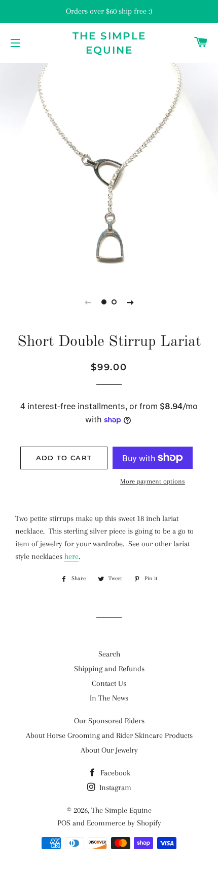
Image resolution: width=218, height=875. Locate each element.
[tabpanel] (109, 169)
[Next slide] (130, 302)
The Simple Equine (109, 43)
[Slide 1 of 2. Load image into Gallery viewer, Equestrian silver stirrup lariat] (104, 302)
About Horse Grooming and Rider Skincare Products (109, 735)
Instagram (114, 787)
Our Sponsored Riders (109, 720)
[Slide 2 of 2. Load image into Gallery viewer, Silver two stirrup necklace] (114, 302)
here (71, 556)
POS (63, 822)
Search (109, 654)
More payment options (152, 481)
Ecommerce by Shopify (124, 822)
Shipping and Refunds (109, 668)
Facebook (114, 772)
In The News (109, 698)
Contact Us (109, 683)
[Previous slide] (88, 302)
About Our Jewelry (109, 750)
